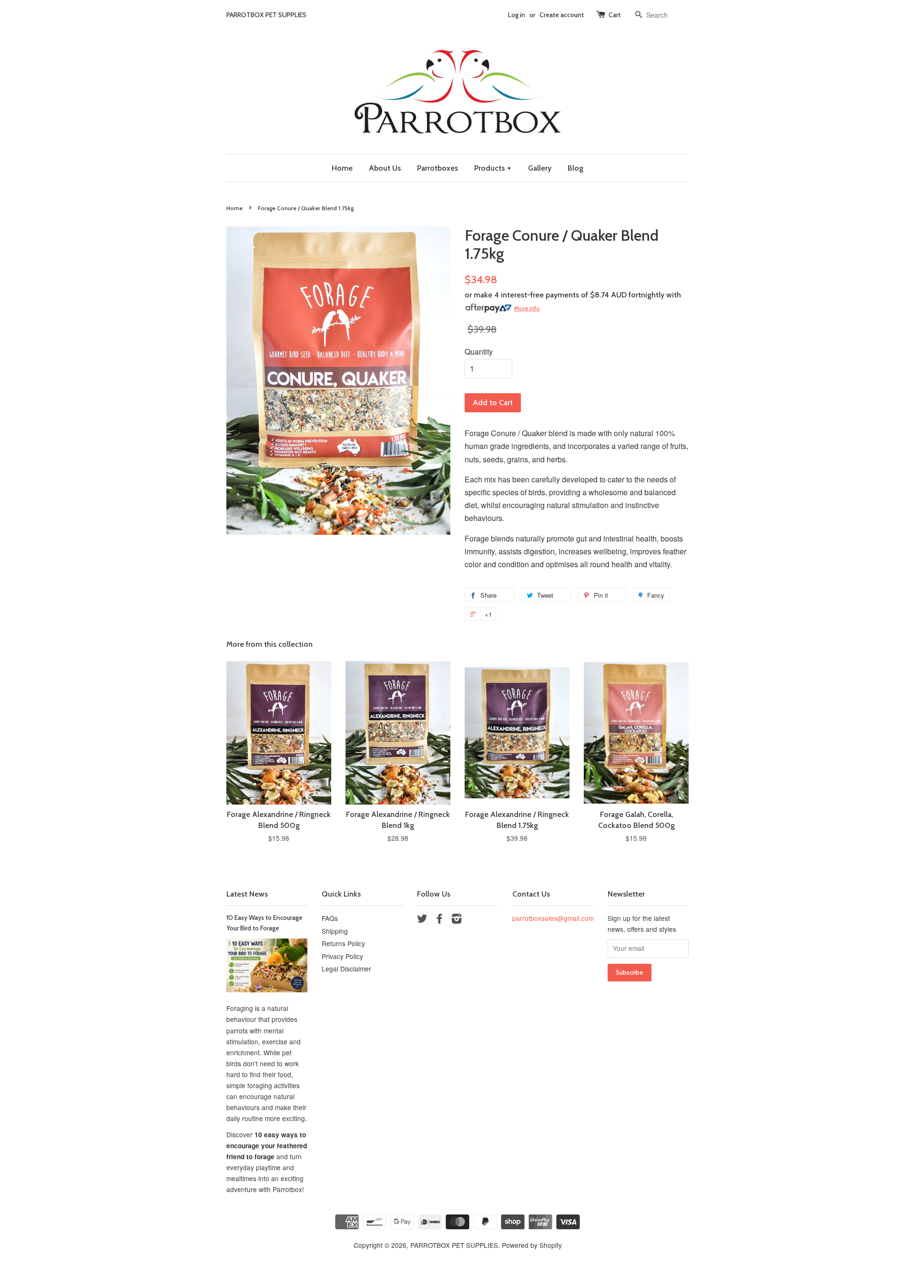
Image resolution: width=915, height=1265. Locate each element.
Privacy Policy (342, 956)
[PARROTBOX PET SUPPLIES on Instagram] (456, 920)
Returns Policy (343, 943)
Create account (561, 14)
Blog (575, 168)
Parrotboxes (437, 168)
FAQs (330, 918)
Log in (516, 14)
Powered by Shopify (532, 1245)
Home (342, 168)
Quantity (479, 351)
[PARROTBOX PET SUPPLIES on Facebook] (439, 920)
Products (490, 168)
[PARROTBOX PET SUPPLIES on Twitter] (422, 920)
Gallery (539, 168)
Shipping (335, 931)
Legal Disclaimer (346, 968)
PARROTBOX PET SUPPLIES (454, 1245)
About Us (385, 168)
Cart (614, 14)
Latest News (247, 893)
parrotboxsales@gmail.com (553, 918)
